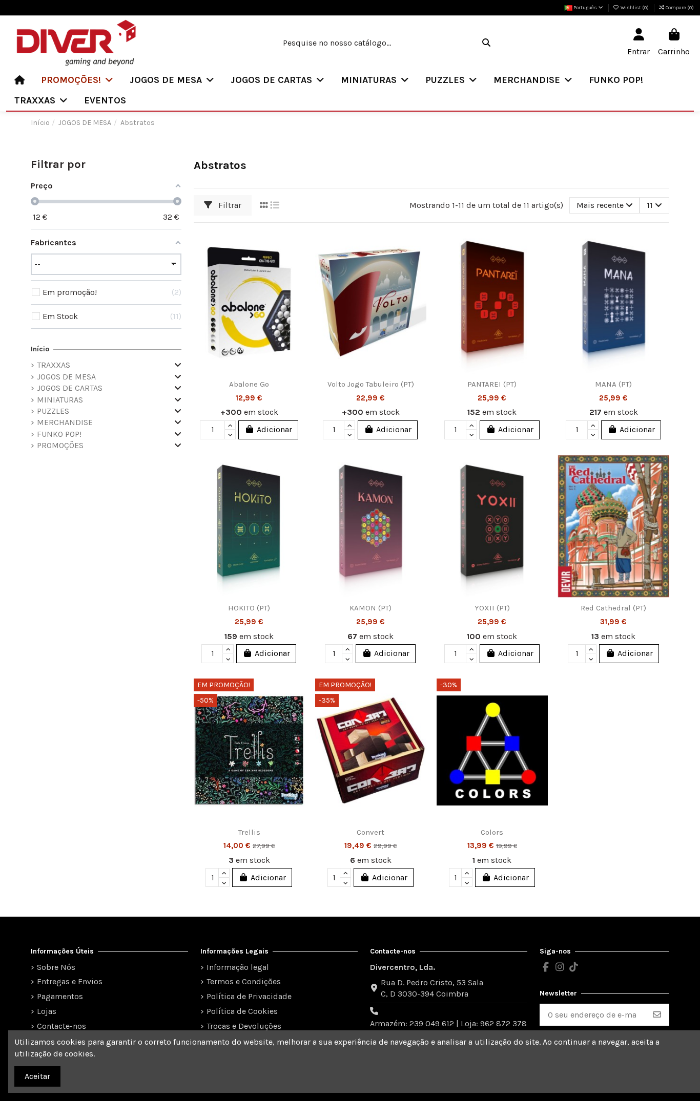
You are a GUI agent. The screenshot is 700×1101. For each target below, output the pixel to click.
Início (40, 349)
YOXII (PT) (492, 607)
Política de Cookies (242, 1011)
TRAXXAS (53, 365)
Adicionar (274, 429)
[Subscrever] (657, 1015)
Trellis (249, 832)
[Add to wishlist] (296, 247)
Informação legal (238, 967)
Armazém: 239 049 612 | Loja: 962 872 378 (448, 1023)
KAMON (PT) (370, 607)
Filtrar (228, 205)
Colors (492, 832)
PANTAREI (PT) (492, 384)
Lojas (46, 1011)
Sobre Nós (56, 967)
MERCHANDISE (65, 422)
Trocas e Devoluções (244, 1026)
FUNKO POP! (59, 434)
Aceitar (37, 1076)
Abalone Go (249, 384)
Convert (370, 832)
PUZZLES (53, 411)
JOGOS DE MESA (66, 377)
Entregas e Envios (69, 981)
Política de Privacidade (249, 996)
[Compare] (296, 266)
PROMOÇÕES (60, 445)
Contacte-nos (61, 1026)
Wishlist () (635, 8)
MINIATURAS (60, 400)
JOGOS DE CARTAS (69, 388)
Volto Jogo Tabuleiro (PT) (370, 384)
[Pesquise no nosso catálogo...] (486, 43)
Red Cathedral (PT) (613, 607)
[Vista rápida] (296, 285)
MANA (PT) (613, 384)
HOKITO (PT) (249, 607)
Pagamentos (60, 996)
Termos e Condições (244, 981)
